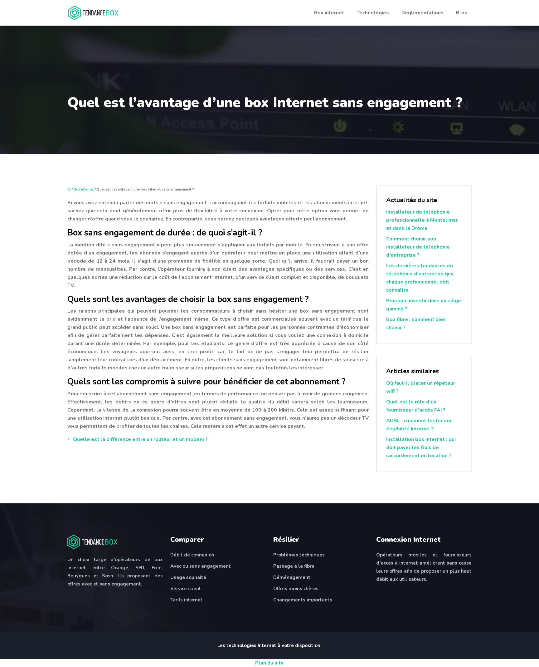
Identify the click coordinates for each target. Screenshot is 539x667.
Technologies (373, 12)
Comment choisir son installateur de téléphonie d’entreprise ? (418, 247)
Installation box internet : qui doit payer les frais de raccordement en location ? (421, 447)
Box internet (329, 12)
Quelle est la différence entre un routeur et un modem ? (140, 439)
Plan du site (269, 663)
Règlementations (422, 12)
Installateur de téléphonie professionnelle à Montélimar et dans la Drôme (422, 220)
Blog (462, 12)
